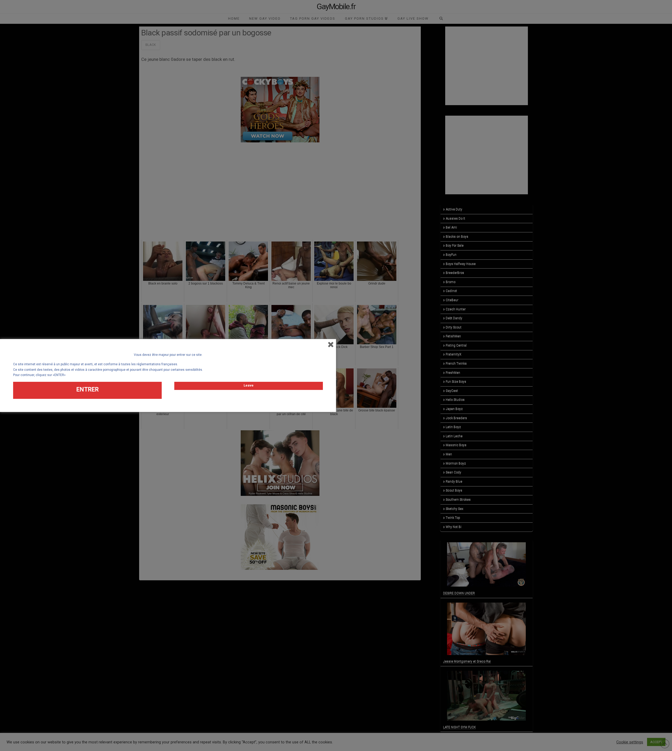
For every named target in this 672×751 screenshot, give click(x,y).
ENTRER (87, 389)
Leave (249, 385)
